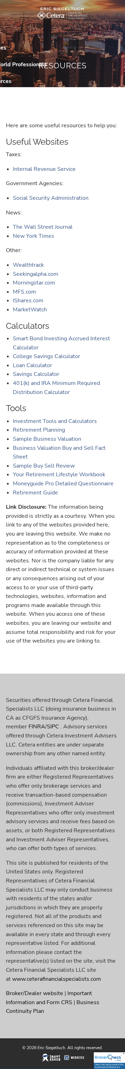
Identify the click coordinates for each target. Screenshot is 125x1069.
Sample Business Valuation (47, 439)
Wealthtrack (28, 265)
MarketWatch (30, 309)
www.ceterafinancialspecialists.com (56, 979)
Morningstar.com (35, 283)
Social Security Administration (51, 198)
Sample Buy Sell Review (44, 466)
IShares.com (28, 300)
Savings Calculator (36, 374)
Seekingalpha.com (36, 274)
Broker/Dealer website (34, 993)
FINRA (36, 726)
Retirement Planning (39, 430)
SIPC (53, 726)
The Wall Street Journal (43, 227)
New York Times (33, 236)
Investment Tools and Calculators (55, 421)
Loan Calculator (32, 365)
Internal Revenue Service (44, 169)
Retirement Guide (35, 492)
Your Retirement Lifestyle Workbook (59, 474)
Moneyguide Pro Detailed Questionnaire (63, 483)
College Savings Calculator (46, 356)
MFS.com (24, 292)
